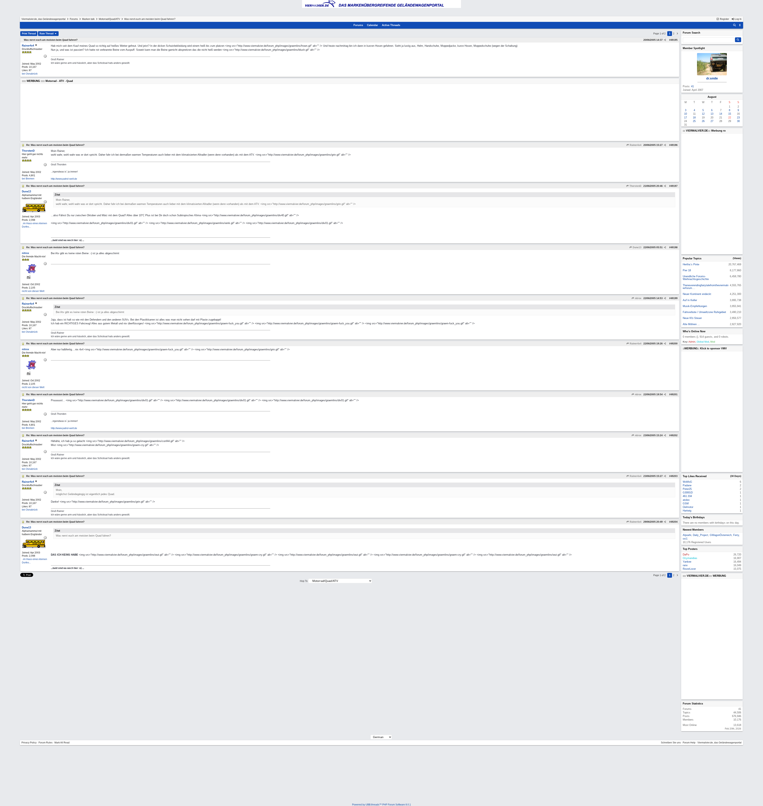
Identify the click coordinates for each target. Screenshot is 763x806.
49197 (674, 186)
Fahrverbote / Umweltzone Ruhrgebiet (704, 312)
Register (724, 19)
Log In (738, 19)
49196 (674, 145)
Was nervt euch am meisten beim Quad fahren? (50, 40)
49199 (674, 298)
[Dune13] (34, 211)
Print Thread (29, 33)
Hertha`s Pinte (691, 264)
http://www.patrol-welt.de (64, 178)
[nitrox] (34, 278)
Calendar (372, 25)
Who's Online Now (694, 331)
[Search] (734, 25)
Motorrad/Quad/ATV (109, 19)
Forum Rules (45, 742)
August (712, 96)
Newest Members (693, 529)
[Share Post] (665, 40)
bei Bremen (28, 178)
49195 (674, 40)
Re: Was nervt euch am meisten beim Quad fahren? (55, 145)
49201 (674, 394)
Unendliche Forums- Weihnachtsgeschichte (696, 278)
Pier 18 (687, 270)
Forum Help (689, 742)
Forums (74, 19)
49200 (674, 343)
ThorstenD (635, 186)
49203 (674, 476)
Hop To (304, 581)
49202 (674, 435)
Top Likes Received (695, 476)
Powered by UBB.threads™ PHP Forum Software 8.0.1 (381, 804)
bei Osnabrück (30, 73)
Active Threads (391, 25)
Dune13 (636, 247)
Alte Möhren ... (691, 324)
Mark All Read (62, 742)
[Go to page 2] (677, 33)
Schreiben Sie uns (671, 742)
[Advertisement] (141, 112)
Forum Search (691, 32)
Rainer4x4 (635, 145)
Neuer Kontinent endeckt (697, 294)
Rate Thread (47, 33)
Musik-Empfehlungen (695, 306)
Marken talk (88, 19)
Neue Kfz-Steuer (692, 318)
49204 (674, 521)
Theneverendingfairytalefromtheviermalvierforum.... (706, 287)
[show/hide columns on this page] (740, 25)
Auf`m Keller (690, 300)
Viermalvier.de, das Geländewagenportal (43, 19)
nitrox (637, 298)
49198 (674, 247)
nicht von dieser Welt (33, 291)
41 (692, 86)
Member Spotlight (694, 48)
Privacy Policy (29, 742)
